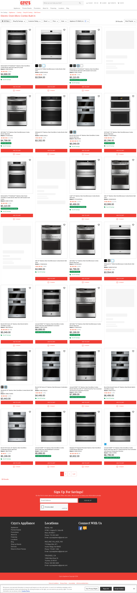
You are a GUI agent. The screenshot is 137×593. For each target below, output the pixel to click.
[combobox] (19, 21)
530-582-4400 (54, 563)
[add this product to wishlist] (30, 30)
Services (14, 546)
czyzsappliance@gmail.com (58, 537)
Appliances (17, 8)
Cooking (19, 12)
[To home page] (25, 3)
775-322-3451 (54, 535)
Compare (18, 90)
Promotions (37, 8)
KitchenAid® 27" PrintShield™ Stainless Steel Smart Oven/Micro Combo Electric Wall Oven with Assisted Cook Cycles (15, 197)
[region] (68, 589)
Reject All (106, 588)
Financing (53, 8)
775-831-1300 (54, 549)
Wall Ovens (37, 12)
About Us (45, 8)
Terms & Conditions (54, 583)
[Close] (134, 589)
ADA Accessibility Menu (82, 583)
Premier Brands (27, 8)
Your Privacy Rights (91, 588)
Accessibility (72, 583)
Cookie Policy (26, 591)
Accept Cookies (119, 588)
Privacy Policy (63, 583)
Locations (61, 8)
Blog (67, 8)
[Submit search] (80, 3)
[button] (87, 3)
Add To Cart (17, 86)
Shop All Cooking (27, 12)
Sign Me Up (87, 500)
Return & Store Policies (18, 549)
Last (74, 474)
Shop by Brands (16, 544)
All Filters (6, 21)
